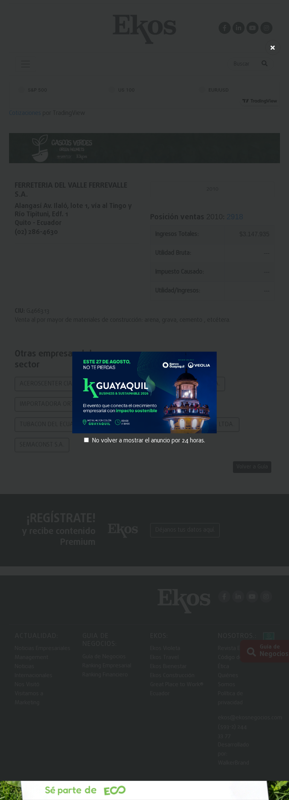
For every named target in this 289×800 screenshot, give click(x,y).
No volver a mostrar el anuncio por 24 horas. (148, 440)
